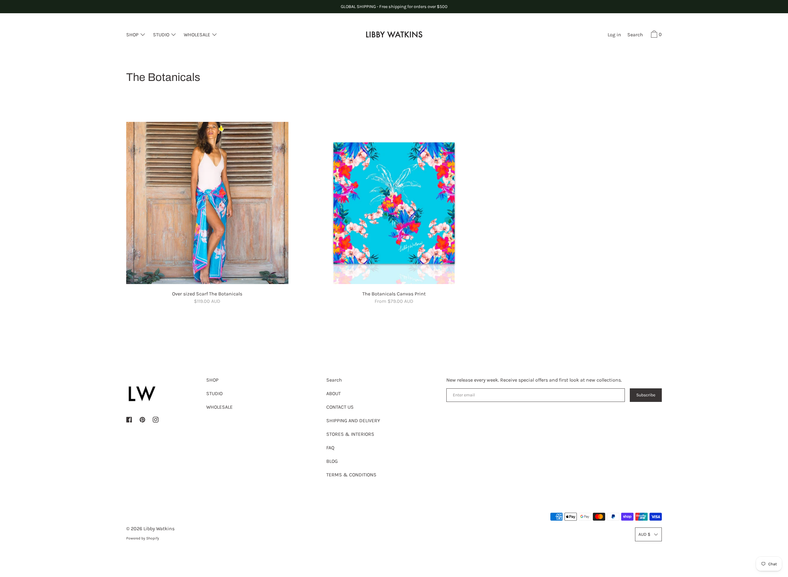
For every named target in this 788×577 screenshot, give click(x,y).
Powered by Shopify (142, 538)
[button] (635, 35)
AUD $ (644, 534)
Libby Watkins (159, 528)
